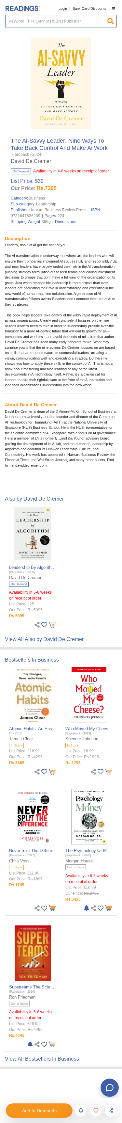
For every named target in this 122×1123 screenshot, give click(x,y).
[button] (113, 8)
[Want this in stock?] (81, 1110)
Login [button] (63, 8)
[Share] (110, 1110)
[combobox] (56, 21)
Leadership (46, 204)
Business (37, 198)
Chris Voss (19, 860)
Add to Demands (39, 1110)
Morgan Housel (79, 860)
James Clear (21, 738)
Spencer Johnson (81, 738)
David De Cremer (31, 161)
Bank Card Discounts (89, 8)
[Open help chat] (110, 1088)
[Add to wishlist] (95, 1110)
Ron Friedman (22, 997)
